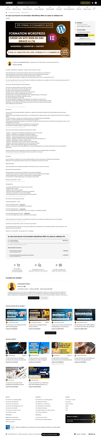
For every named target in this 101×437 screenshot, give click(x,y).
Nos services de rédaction (12, 407)
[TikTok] (94, 434)
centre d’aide (70, 420)
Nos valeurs (68, 401)
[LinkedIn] (89, 434)
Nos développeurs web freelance (43, 405)
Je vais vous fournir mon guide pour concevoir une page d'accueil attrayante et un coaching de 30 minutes (84, 360)
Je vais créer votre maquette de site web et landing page (16, 325)
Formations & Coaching (14, 12)
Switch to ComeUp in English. (49, 434)
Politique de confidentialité (34, 434)
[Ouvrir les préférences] (92, 3)
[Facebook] (92, 434)
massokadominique (24, 62)
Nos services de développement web (14, 405)
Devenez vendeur (85, 2)
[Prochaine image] (71, 348)
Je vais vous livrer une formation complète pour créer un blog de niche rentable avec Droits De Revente (38, 360)
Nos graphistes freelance (41, 401)
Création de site (25, 12)
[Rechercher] (36, 3)
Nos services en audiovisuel (12, 403)
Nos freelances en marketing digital (44, 399)
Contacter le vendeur (85, 44)
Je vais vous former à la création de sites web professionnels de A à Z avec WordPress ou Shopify (38, 384)
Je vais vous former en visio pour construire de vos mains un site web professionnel (16, 359)
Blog (66, 407)
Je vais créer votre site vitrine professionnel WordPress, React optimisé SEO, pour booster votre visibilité (15, 385)
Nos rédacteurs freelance (41, 407)
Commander (82, 35)
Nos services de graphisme (12, 401)
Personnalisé (81, 30)
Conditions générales (23, 434)
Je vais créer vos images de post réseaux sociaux (38, 325)
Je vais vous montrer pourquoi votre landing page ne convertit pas (62, 325)
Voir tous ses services (51, 332)
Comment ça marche (70, 399)
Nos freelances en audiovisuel (43, 403)
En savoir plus (44, 297)
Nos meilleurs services (11, 412)
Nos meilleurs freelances (41, 412)
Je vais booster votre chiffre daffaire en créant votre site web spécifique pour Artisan (84, 326)
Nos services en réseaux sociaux (13, 410)
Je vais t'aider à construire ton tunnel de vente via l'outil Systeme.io (62, 359)
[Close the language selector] (58, 434)
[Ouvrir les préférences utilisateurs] (98, 3)
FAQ (66, 410)
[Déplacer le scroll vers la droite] (94, 8)
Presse (67, 405)
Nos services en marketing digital (13, 399)
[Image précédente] (53, 348)
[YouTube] (91, 434)
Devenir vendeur (69, 403)
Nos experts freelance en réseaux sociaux (45, 410)
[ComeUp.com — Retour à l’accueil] (9, 3)
